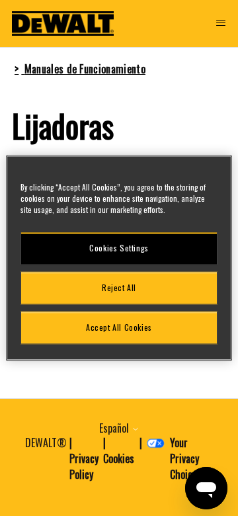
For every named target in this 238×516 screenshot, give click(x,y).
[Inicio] (63, 23)
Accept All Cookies (119, 327)
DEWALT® (46, 443)
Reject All (119, 287)
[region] (119, 258)
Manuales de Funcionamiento (84, 69)
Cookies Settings (119, 247)
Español (115, 428)
